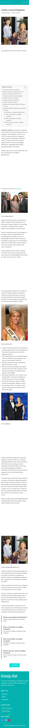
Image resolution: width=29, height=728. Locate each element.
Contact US (5, 700)
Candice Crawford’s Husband (10, 98)
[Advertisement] (14, 68)
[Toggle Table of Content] (24, 87)
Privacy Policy (6, 711)
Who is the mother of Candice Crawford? (14, 115)
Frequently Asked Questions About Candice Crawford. (14, 109)
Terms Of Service (7, 708)
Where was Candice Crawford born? (15, 112)
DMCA (4, 697)
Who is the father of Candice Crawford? (13, 119)
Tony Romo (18, 189)
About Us (4, 694)
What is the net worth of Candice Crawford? (14, 123)
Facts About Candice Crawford (11, 89)
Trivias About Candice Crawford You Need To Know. (14, 105)
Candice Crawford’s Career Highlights (13, 96)
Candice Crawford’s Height (10, 102)
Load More (14, 665)
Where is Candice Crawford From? (12, 94)
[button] (26, 2)
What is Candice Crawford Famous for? (13, 92)
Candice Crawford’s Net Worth (11, 100)
